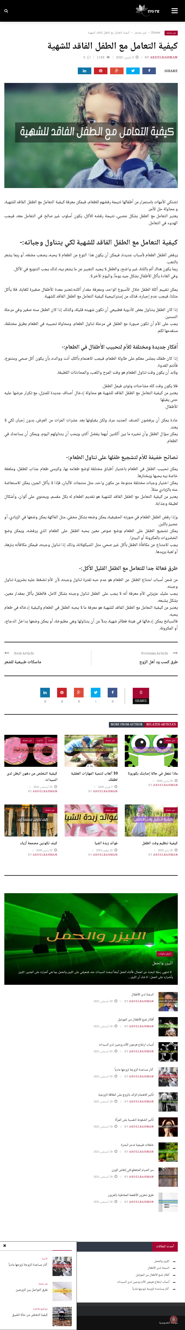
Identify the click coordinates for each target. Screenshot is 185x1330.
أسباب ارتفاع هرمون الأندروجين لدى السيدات (126, 1045)
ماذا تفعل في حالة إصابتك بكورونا (153, 773)
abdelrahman (164, 57)
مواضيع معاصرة (40, 1309)
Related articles (161, 724)
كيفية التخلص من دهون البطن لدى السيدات (32, 776)
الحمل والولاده (165, 954)
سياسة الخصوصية (168, 1322)
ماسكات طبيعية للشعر (22, 662)
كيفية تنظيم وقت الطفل (160, 843)
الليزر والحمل (162, 963)
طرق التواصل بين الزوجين (32, 1290)
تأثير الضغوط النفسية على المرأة (134, 1120)
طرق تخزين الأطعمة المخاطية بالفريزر (131, 1195)
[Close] (4, 1246)
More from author (127, 724)
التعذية (51, 740)
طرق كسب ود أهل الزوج (158, 662)
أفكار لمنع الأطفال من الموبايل (136, 1020)
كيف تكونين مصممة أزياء (38, 843)
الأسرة (45, 1259)
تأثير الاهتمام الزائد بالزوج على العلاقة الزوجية (126, 1095)
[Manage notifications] (174, 1319)
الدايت (40, 740)
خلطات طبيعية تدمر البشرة (137, 1145)
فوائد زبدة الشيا (106, 843)
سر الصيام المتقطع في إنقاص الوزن (133, 1170)
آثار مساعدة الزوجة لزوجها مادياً (28, 1265)
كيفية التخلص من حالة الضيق (30, 1315)
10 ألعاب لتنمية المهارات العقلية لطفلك (94, 776)
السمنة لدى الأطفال (142, 995)
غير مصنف (171, 33)
